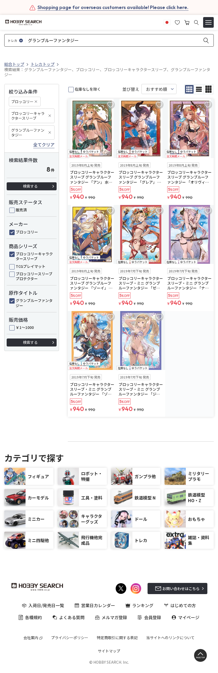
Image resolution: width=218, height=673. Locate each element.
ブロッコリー (22, 101)
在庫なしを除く (88, 89)
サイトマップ (109, 650)
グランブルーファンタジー (27, 132)
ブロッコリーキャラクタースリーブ (28, 116)
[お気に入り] (177, 22)
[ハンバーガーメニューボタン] (208, 22)
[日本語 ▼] (167, 22)
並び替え (130, 89)
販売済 (21, 209)
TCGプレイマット (30, 266)
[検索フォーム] (196, 22)
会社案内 (30, 637)
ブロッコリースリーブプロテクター (34, 276)
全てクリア (43, 145)
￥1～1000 (25, 327)
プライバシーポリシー (69, 637)
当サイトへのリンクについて (170, 637)
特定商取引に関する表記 (117, 637)
